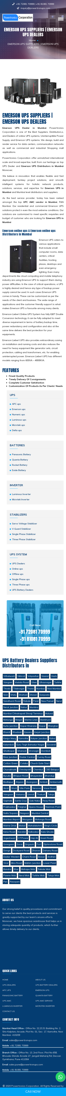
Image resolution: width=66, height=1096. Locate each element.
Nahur (24, 707)
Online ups (17, 568)
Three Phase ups (21, 584)
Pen (5, 881)
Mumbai (40, 688)
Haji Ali (34, 838)
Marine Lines (31, 719)
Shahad (23, 694)
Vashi (54, 676)
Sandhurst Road (12, 701)
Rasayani (15, 881)
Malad (22, 825)
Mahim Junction (33, 863)
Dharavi (36, 850)
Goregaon (8, 844)
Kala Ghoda (47, 831)
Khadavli (17, 732)
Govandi (51, 744)
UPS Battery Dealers (22, 589)
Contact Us (8, 1011)
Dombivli (45, 750)
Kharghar (53, 725)
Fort (39, 844)
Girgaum (29, 844)
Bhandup (49, 775)
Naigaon (24, 813)
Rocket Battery (19, 465)
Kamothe (23, 738)
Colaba (24, 763)
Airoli (6, 788)
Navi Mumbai (54, 688)
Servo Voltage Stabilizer (24, 523)
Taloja (51, 794)
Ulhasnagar (45, 682)
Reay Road (48, 800)
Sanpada (45, 694)
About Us (40, 979)
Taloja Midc (53, 875)
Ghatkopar (9, 750)
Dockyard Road (21, 850)
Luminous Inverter (21, 494)
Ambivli (43, 782)
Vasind (45, 676)
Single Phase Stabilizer (24, 534)
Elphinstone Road (53, 844)
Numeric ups (18, 414)
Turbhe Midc (38, 875)
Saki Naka (34, 800)
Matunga (8, 719)
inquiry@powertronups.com (35, 8)
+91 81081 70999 (45, 4)
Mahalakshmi (35, 825)
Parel (36, 701)
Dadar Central (27, 757)
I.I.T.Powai (23, 838)
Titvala (7, 688)
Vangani (7, 682)
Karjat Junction (42, 732)
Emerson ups (18, 409)
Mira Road (16, 863)
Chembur (38, 769)
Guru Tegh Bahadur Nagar (30, 744)
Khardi (6, 732)
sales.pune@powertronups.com (26, 1064)
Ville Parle (24, 788)
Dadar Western (11, 856)
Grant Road (47, 838)
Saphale (7, 800)
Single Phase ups (21, 579)
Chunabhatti (9, 769)
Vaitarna (20, 794)
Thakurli (41, 794)
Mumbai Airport (11, 819)
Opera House (36, 806)
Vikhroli (21, 676)
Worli (14, 788)
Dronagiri (34, 750)
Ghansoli (21, 750)
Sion (5, 694)
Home (32, 40)
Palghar (22, 806)
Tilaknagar (19, 688)
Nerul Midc (24, 875)
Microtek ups (18, 425)
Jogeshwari (9, 838)
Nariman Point (53, 806)
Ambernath (56, 782)
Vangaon (8, 794)
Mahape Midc (28, 869)
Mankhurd (45, 719)
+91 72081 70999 (25, 4)
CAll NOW (33, 1091)
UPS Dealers (18, 563)
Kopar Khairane (28, 725)
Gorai (19, 844)
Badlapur (8, 782)
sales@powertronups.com (23, 1040)
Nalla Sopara (10, 813)
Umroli (30, 794)
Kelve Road (9, 831)
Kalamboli (8, 744)
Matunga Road (43, 819)
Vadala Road (22, 682)
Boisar (41, 856)
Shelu (13, 694)
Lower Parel (49, 863)
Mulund (49, 713)
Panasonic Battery (21, 454)
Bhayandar (36, 775)
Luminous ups (19, 419)
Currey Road (44, 757)
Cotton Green (10, 763)
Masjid (18, 719)
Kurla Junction (10, 725)
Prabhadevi (9, 806)
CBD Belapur (52, 769)
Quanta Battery (20, 459)
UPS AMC (6, 1001)
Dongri (6, 850)
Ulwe (34, 682)
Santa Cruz (21, 800)
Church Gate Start (40, 763)
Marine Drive (9, 825)
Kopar (42, 725)
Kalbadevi (33, 831)
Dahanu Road (50, 850)
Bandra (7, 869)
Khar (16, 869)
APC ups (16, 403)
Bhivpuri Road (20, 775)
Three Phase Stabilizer (24, 539)
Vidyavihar (33, 676)
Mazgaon (27, 819)
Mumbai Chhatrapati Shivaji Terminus (23, 713)
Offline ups (17, 574)
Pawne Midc (9, 875)
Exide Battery (19, 470)
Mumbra (34, 707)
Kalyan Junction (39, 738)
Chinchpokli (25, 769)
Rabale (27, 701)
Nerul (59, 701)
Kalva (52, 738)
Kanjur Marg (9, 738)
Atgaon (20, 782)
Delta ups (17, 430)
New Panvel (47, 701)
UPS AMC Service (44, 1001)
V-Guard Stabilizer (21, 528)
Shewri (33, 694)
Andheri (51, 856)
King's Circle (51, 825)
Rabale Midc (44, 869)
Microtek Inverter (20, 499)
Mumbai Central (40, 813)
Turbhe (57, 682)
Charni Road (29, 856)
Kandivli (22, 831)
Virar (5, 863)
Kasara (28, 732)
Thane (30, 688)
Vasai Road (50, 788)
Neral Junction (10, 707)
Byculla (7, 775)
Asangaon (31, 782)
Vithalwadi (9, 676)
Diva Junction (10, 757)
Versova (36, 788)
